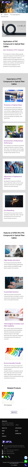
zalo (25, 457)
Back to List (14, 412)
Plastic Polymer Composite (7, 423)
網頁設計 (15, 465)
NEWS (3, 430)
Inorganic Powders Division (8, 424)
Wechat (25, 461)
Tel (25, 465)
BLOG (16, 430)
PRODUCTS (4, 421)
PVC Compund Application (15, 14)
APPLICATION (18, 428)
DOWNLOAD (18, 433)
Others (17, 424)
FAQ (3, 433)
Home (1, 14)
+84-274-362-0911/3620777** (12, 450)
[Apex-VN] (6, 2)
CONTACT (4, 436)
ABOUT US (4, 428)
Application (6, 14)
